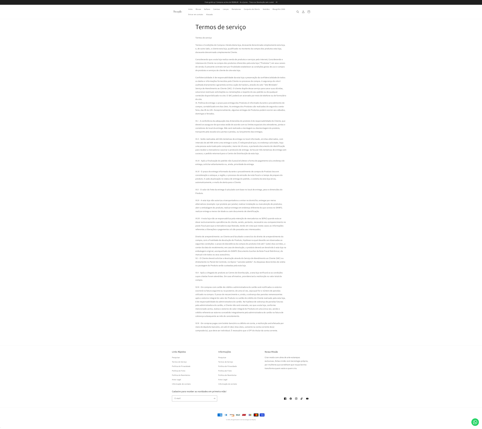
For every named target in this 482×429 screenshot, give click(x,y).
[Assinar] (214, 398)
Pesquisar (176, 357)
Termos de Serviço (179, 362)
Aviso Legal (176, 379)
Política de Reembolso (181, 375)
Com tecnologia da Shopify (248, 419)
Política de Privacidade (181, 366)
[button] (297, 12)
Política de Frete (178, 371)
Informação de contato (181, 384)
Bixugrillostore (235, 419)
